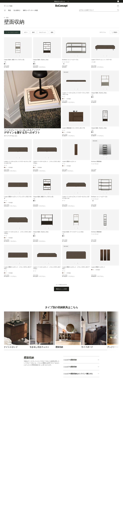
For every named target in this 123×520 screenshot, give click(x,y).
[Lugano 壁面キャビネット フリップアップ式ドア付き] (18, 184)
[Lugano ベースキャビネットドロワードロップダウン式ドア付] (76, 81)
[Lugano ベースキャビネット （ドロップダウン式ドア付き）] (47, 149)
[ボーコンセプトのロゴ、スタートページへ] (61, 6)
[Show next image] (19, 56)
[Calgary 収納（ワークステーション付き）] (76, 219)
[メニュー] (5, 10)
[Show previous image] (16, 56)
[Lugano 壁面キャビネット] (76, 149)
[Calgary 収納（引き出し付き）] (47, 47)
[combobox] (99, 10)
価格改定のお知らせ (59, 1)
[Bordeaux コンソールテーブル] (76, 47)
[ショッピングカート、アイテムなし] (118, 6)
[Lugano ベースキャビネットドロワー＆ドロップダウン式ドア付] (18, 149)
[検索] (118, 10)
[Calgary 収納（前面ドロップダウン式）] (18, 47)
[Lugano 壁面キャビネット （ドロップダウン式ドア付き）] (18, 255)
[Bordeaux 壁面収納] (105, 149)
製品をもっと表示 (61, 289)
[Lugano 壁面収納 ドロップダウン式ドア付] (76, 116)
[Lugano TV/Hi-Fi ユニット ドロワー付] (105, 47)
